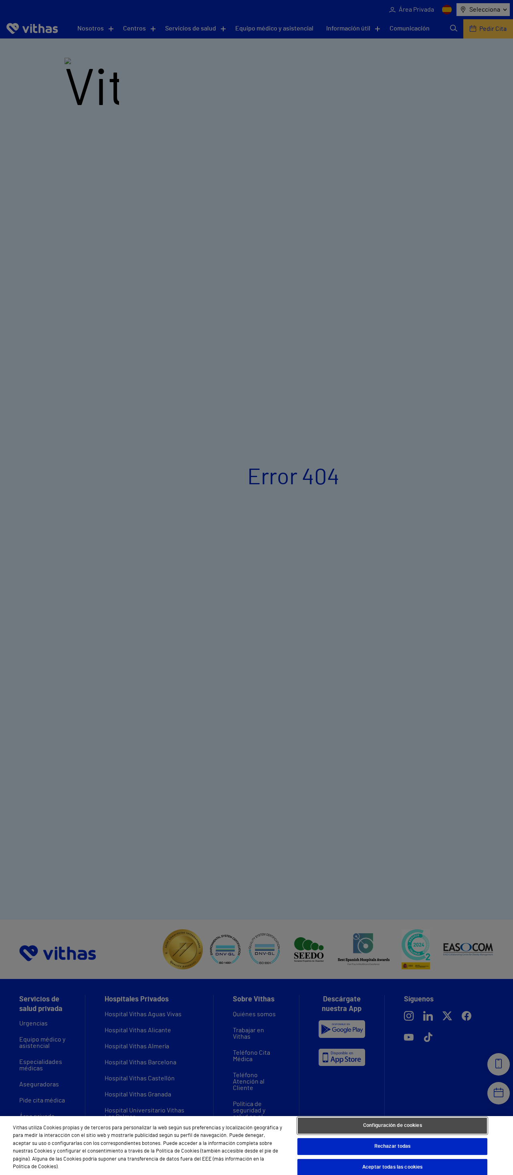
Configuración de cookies (392, 1125)
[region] (256, 1145)
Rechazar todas (392, 1146)
